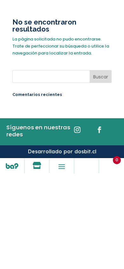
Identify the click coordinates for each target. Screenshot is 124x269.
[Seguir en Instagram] (77, 129)
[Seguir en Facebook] (99, 129)
